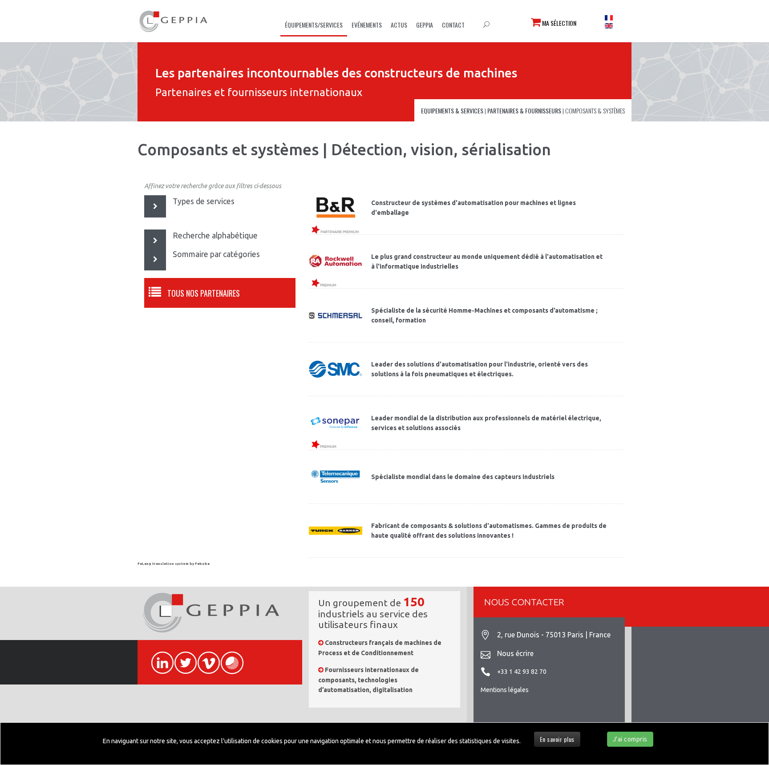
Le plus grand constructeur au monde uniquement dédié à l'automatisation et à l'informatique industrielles (487, 261)
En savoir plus (557, 739)
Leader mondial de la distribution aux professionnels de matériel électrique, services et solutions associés (486, 423)
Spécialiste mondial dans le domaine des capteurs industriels (462, 476)
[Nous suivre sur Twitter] (181, 657)
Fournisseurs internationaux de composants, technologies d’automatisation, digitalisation (368, 679)
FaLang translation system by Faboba (174, 564)
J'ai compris (630, 739)
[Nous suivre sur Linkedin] (158, 657)
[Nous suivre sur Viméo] (204, 657)
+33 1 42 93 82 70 (521, 671)
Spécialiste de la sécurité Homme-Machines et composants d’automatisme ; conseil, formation (484, 315)
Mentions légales (505, 689)
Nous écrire (515, 653)
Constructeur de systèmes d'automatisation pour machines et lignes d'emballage (473, 207)
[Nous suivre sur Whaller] (228, 657)
